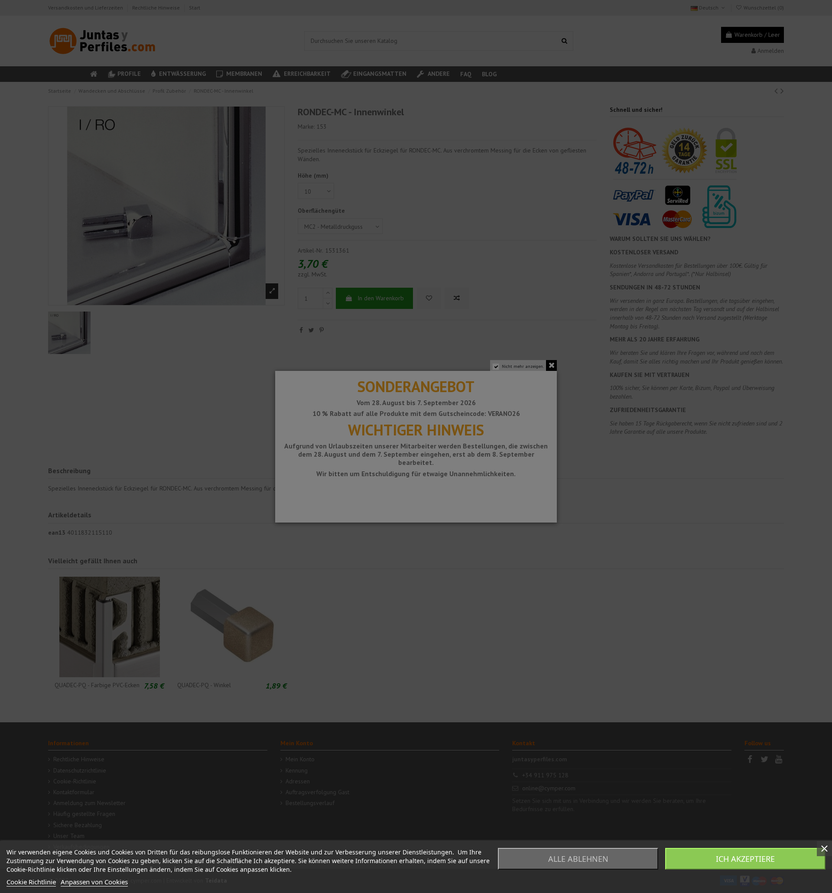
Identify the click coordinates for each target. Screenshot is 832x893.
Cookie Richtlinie (31, 881)
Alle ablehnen (578, 859)
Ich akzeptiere (745, 859)
